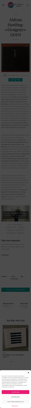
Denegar (15, 397)
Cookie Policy (14, 405)
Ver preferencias (15, 401)
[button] (28, 372)
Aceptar (15, 392)
